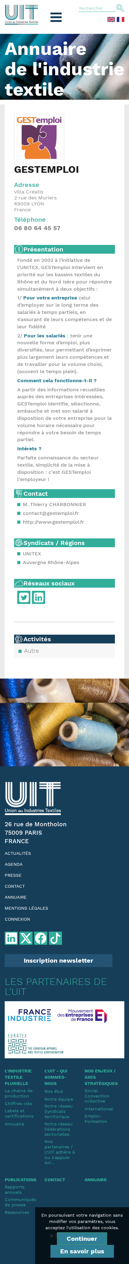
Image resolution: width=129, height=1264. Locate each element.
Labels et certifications (19, 1113)
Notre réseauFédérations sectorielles (58, 1129)
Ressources (17, 1212)
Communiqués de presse (20, 1202)
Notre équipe (58, 1099)
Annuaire (16, 897)
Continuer (82, 1238)
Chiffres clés (18, 1103)
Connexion (17, 919)
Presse (13, 875)
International (99, 1108)
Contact (15, 886)
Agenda (14, 864)
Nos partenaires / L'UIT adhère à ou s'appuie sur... (59, 1152)
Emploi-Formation (96, 1118)
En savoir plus (82, 1251)
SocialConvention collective (97, 1096)
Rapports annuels (14, 1189)
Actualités (18, 853)
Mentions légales (26, 908)
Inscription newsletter (58, 960)
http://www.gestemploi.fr (53, 522)
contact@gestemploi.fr (51, 513)
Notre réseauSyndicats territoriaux (58, 1111)
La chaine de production (19, 1093)
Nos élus (53, 1091)
